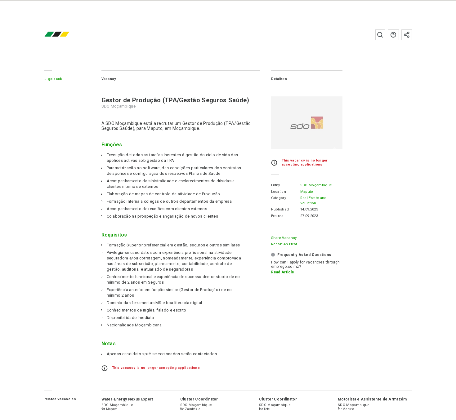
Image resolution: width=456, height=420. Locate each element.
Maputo (306, 192)
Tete (267, 409)
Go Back (55, 79)
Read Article (282, 272)
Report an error (284, 244)
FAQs (393, 34)
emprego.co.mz (66, 34)
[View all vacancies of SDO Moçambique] (306, 122)
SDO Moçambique (316, 185)
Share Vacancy (284, 238)
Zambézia (193, 409)
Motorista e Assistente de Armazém (372, 399)
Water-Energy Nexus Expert (127, 399)
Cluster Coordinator (199, 399)
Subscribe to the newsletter (406, 34)
